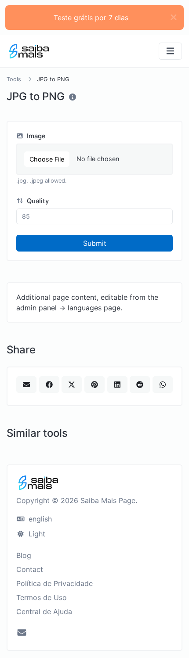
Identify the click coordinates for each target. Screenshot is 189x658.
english (39, 518)
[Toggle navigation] (170, 51)
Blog (23, 555)
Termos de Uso (41, 597)
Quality (37, 201)
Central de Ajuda (44, 611)
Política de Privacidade (54, 583)
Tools (14, 79)
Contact (29, 569)
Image (35, 136)
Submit (94, 243)
